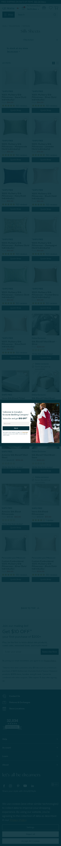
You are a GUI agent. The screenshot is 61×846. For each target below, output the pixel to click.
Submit (16, 428)
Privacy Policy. (25, 432)
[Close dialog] (57, 405)
